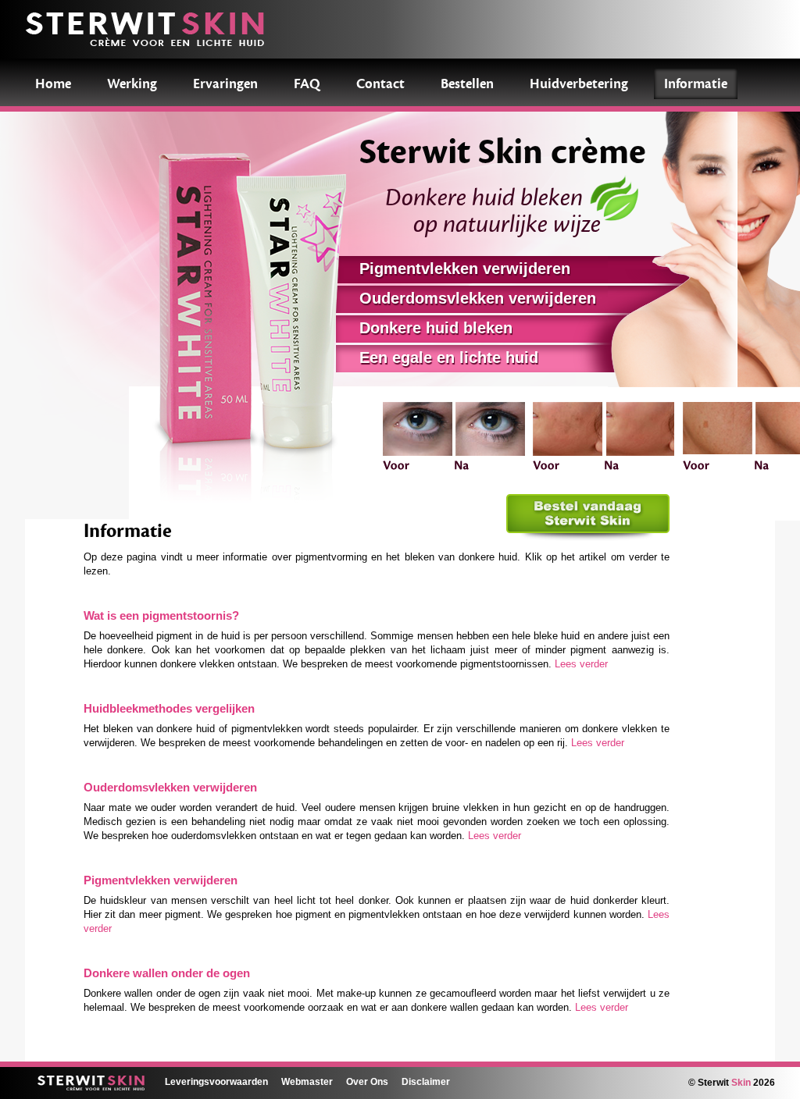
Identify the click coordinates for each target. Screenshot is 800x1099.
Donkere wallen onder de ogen (167, 973)
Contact (380, 84)
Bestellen (467, 84)
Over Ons (367, 1081)
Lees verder (581, 664)
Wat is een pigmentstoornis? (161, 616)
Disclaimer (426, 1081)
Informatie (695, 84)
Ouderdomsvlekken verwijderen (170, 787)
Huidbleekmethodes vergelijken (169, 708)
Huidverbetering (579, 84)
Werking (132, 84)
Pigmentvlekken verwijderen (161, 880)
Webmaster (307, 1081)
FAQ (307, 84)
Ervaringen (225, 84)
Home (53, 84)
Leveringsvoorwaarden (216, 1081)
